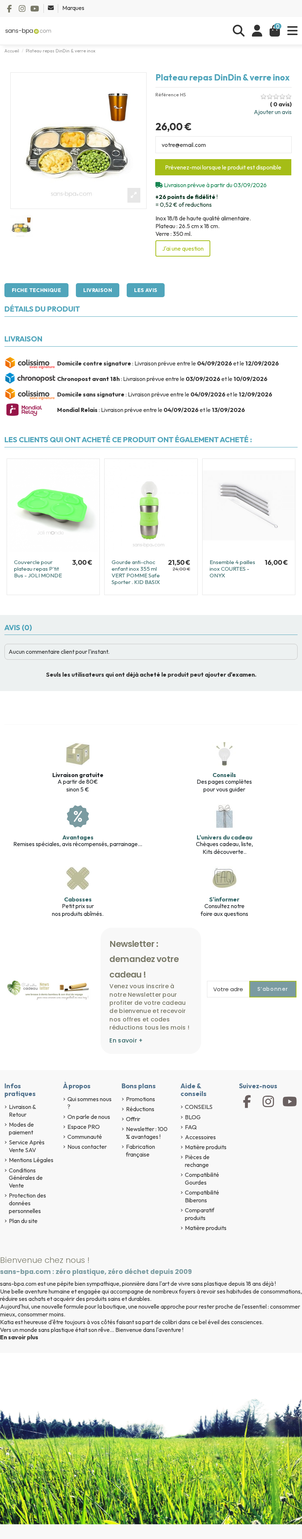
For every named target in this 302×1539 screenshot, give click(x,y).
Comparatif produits (199, 1214)
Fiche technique (36, 290)
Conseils (224, 775)
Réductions (140, 1109)
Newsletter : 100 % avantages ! (147, 1132)
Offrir (133, 1119)
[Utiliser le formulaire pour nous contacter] (51, 7)
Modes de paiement (21, 1128)
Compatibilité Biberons (202, 1196)
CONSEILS (199, 1106)
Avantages (78, 837)
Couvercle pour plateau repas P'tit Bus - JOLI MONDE (38, 569)
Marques (73, 7)
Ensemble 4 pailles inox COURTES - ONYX (232, 569)
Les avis (145, 290)
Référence (167, 94)
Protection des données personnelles (27, 1203)
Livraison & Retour (22, 1110)
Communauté (84, 1136)
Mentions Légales (31, 1160)
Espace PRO (83, 1126)
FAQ (191, 1127)
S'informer (224, 899)
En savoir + (126, 1040)
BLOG (193, 1117)
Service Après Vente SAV (27, 1146)
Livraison (97, 290)
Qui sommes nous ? (89, 1102)
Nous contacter (87, 1146)
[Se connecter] (257, 31)
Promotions (140, 1099)
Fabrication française (140, 1150)
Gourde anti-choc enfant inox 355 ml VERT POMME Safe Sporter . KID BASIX (136, 572)
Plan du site (23, 1220)
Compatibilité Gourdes (202, 1178)
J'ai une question (183, 248)
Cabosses (78, 899)
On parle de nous (88, 1116)
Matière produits (205, 1147)
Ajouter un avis (273, 112)
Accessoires (200, 1137)
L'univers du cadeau (224, 837)
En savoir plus (19, 1337)
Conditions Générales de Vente (26, 1178)
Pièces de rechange (197, 1160)
